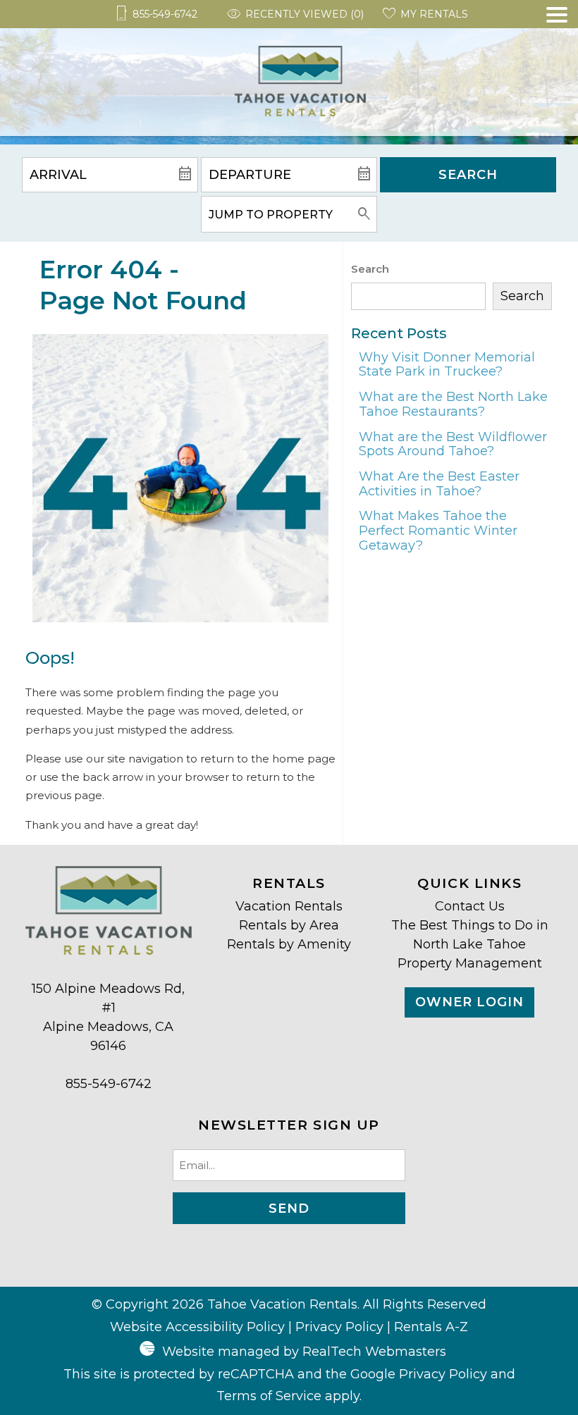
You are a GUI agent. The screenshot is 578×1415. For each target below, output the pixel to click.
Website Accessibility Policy (197, 1327)
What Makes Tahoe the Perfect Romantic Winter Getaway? (438, 530)
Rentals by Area (289, 925)
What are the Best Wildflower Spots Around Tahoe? (453, 444)
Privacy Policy (339, 1327)
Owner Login (469, 1002)
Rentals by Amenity (289, 944)
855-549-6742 (109, 1084)
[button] (557, 72)
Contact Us (470, 906)
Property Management (470, 963)
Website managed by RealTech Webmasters (304, 1351)
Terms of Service (268, 1396)
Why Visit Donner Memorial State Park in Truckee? (447, 365)
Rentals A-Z (431, 1327)
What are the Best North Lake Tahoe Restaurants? (453, 404)
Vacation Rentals (289, 906)
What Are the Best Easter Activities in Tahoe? (439, 484)
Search (468, 175)
